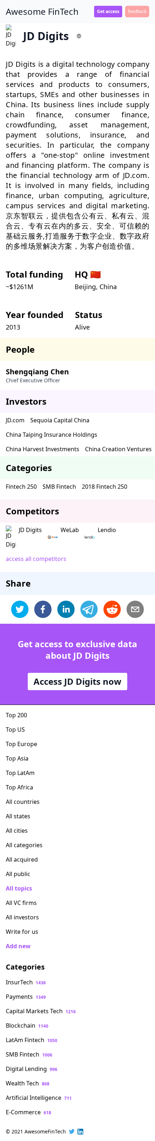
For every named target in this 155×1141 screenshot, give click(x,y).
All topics (19, 888)
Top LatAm (20, 773)
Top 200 (16, 715)
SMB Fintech (59, 487)
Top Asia (17, 758)
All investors (22, 917)
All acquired (22, 859)
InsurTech (26, 982)
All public (18, 874)
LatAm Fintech (31, 1040)
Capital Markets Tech (41, 1011)
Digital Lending (31, 1069)
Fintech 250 (21, 487)
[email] (135, 609)
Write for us (22, 932)
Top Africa (19, 787)
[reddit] (112, 609)
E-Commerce (28, 1112)
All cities (17, 831)
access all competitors (36, 559)
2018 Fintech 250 (104, 487)
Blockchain (27, 1025)
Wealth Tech (27, 1083)
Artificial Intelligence (39, 1098)
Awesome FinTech (42, 11)
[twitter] (19, 609)
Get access (108, 11)
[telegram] (89, 609)
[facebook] (43, 609)
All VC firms (21, 903)
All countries (23, 802)
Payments (26, 997)
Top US (15, 729)
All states (18, 816)
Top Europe (21, 744)
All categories (24, 845)
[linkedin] (66, 609)
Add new (18, 946)
